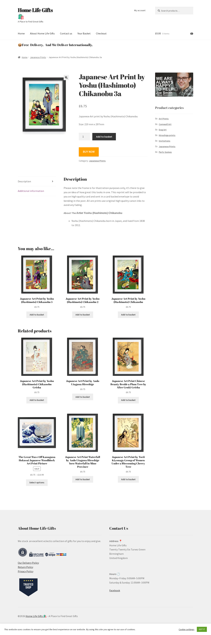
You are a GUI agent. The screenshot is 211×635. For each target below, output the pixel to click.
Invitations (164, 140)
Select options (36, 482)
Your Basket (84, 33)
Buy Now (89, 151)
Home (21, 33)
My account (139, 10)
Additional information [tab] (31, 191)
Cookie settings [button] (186, 629)
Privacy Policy (25, 571)
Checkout (101, 33)
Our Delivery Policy (28, 562)
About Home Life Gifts (42, 33)
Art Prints (164, 118)
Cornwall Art (165, 124)
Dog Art (162, 129)
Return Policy (25, 567)
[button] (66, 77)
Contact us (66, 33)
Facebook (114, 590)
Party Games (165, 152)
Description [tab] (24, 181)
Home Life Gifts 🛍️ (35, 13)
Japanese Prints (38, 57)
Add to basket (104, 136)
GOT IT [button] (202, 629)
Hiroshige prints (167, 135)
